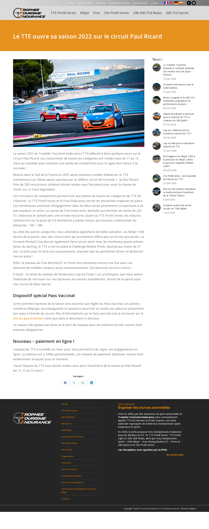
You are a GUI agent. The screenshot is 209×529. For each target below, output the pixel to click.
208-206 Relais (68, 417)
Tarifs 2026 (66, 449)
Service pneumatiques (72, 482)
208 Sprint (66, 423)
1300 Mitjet (66, 430)
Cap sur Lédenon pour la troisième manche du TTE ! (177, 132)
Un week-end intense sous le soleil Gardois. (178, 86)
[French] (166, 2)
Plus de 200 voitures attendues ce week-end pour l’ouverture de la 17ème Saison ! (179, 192)
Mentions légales (188, 508)
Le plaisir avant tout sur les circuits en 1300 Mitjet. (177, 207)
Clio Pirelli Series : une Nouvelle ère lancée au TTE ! (179, 177)
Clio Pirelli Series (69, 443)
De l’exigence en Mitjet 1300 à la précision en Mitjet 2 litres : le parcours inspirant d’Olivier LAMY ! (179, 161)
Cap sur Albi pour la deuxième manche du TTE (178, 145)
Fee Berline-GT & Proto (72, 436)
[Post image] (157, 67)
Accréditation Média (71, 475)
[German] (176, 2)
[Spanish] (181, 2)
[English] (171, 2)
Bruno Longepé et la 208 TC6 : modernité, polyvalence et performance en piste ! (179, 101)
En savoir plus (175, 454)
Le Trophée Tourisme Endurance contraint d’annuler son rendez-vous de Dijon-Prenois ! (178, 69)
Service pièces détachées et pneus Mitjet (78, 490)
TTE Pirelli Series (69, 410)
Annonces (66, 462)
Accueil (64, 404)
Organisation (67, 456)
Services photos (69, 469)
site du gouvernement (28, 318)
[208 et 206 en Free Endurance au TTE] (78, 105)
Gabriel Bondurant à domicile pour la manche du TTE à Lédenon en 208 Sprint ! (178, 117)
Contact (65, 498)
